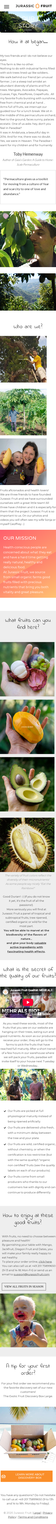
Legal (37, 1512)
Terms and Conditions (33, 1517)
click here (45, 1261)
